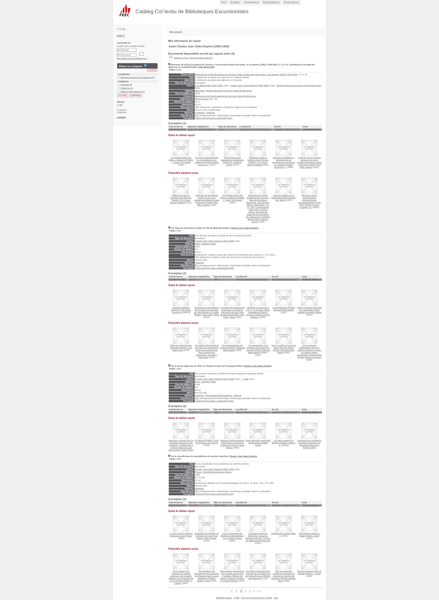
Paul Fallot (203, 357)
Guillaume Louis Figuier (181, 536)
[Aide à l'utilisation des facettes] (145, 65)
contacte (121, 117)
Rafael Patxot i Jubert (309, 536)
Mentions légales (224, 598)
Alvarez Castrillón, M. (309, 206)
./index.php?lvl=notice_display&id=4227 (214, 118)
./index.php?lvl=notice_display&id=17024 (214, 494)
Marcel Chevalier (313, 357)
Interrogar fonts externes (201, 58)
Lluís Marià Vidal (206, 67)
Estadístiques (271, 2)
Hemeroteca (251, 2)
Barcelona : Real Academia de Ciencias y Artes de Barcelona (223, 91)
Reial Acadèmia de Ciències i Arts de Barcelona (299, 85)
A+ (124, 29)
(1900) (181, 445)
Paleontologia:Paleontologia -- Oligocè (223, 395)
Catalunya (200, 113)
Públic (172, 70)
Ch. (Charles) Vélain (232, 538)
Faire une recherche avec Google (256, 598)
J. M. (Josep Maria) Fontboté (257, 163)
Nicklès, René (203, 581)
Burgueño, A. (280, 167)
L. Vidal (244, 379)
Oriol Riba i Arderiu (310, 166)
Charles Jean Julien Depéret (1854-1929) (249, 85)
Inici (223, 2)
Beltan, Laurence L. (208, 163)
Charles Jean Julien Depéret (244, 228)
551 (197, 115)
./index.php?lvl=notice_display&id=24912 (214, 401)
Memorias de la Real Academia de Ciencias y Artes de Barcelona (225, 96)
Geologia (210, 113)
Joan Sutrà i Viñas (210, 315)
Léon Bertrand (254, 578)
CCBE (236, 598)
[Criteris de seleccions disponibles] (171, 58)
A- (119, 29)
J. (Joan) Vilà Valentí (181, 162)
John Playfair (210, 538)
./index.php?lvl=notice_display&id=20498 (214, 268)
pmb (276, 598)
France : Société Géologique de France (213, 472)
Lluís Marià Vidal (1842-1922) (209, 85)
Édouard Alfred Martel (284, 310)
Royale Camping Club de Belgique (258, 316)
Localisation (124, 74)
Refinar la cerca (181, 58)
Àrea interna (291, 2)
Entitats (235, 2)
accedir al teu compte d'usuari (131, 46)
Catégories (123, 81)
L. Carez (317, 574)
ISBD (179, 70)
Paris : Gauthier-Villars (205, 244)
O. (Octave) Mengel (229, 581)
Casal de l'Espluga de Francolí (207, 441)
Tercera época (202, 99)
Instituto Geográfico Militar (309, 312)
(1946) (258, 443)
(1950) (309, 444)
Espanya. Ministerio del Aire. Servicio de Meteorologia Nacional (258, 538)
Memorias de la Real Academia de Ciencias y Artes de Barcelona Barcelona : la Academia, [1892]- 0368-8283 (246, 74)
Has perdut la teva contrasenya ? (132, 58)
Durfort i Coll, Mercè (285, 199)
